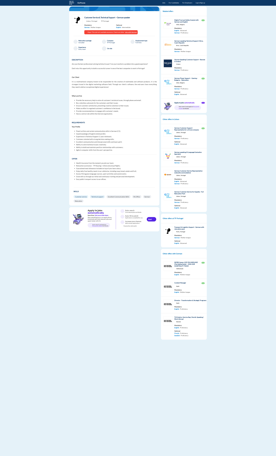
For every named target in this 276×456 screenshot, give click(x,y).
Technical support (97, 197)
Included (81, 42)
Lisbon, (88, 21)
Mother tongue (96, 27)
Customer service (81, 197)
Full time (138, 42)
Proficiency (184, 33)
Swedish (177, 335)
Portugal (94, 21)
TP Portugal (105, 21)
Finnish (176, 333)
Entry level (82, 49)
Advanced (183, 30)
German (87, 27)
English (118, 27)
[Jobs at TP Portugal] (77, 20)
